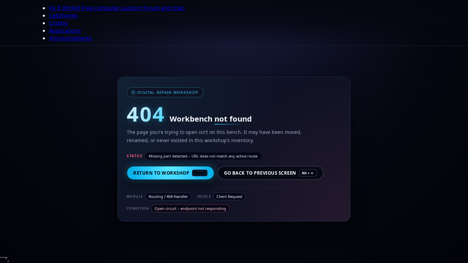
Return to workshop (169, 173)
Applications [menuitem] (65, 30)
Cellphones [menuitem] (63, 15)
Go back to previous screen (269, 173)
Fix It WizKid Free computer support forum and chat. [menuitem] (117, 8)
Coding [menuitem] (58, 23)
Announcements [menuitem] (70, 38)
